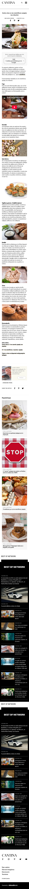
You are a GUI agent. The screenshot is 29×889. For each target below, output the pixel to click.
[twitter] (18, 20)
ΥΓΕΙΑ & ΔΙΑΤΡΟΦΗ (7, 431)
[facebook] (10, 20)
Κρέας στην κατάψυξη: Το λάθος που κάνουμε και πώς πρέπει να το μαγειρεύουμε (18, 372)
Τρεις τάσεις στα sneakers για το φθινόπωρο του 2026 (21, 627)
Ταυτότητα (5, 874)
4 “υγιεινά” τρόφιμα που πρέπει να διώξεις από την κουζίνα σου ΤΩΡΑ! (14, 471)
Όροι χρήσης (6, 867)
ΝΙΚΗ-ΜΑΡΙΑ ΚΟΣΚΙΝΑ (9, 18)
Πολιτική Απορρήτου (8, 869)
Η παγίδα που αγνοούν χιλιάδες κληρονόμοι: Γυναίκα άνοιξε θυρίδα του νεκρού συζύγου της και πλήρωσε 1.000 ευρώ (21, 664)
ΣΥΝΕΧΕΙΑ (21, 377)
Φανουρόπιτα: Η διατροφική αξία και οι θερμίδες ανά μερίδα (13, 546)
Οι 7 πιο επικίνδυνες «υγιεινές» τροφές (12, 350)
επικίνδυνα (22, 74)
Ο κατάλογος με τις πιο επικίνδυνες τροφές (14, 509)
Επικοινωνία (5, 872)
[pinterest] (14, 20)
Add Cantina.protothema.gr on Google (14, 60)
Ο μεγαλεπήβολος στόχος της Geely (10, 606)
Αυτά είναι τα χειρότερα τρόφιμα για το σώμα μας (13, 433)
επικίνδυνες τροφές (7, 382)
